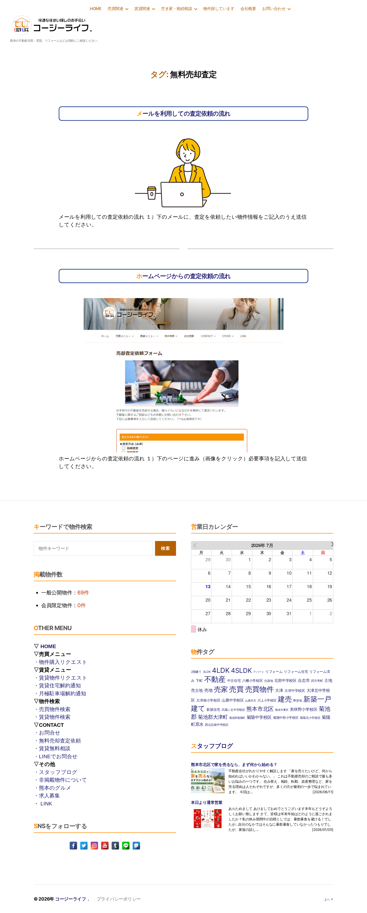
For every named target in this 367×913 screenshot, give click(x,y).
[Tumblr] (115, 846)
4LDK (220, 670)
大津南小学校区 (208, 700)
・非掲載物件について (60, 780)
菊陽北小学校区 (310, 718)
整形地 (297, 700)
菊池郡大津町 (212, 717)
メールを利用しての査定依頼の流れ (183, 113)
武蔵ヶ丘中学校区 (233, 710)
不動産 (215, 679)
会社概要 (248, 8)
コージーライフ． (73, 899)
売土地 (197, 690)
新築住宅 (213, 709)
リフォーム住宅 (296, 671)
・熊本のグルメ (52, 788)
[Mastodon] (136, 846)
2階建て (196, 672)
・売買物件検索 (52, 709)
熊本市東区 (282, 710)
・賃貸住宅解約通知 (57, 685)
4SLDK (241, 670)
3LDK (207, 672)
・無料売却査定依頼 (57, 740)
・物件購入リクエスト (60, 662)
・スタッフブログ (55, 772)
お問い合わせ (273, 8)
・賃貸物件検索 (52, 717)
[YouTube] (105, 846)
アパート (258, 672)
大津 (279, 690)
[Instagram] (94, 846)
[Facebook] (73, 846)
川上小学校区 (266, 700)
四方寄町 (317, 681)
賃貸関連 (142, 8)
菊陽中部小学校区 (286, 718)
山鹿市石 (250, 700)
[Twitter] (84, 846)
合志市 (304, 680)
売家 (221, 689)
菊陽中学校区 (259, 717)
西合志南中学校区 (216, 725)
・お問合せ (47, 732)
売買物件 (259, 689)
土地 (328, 680)
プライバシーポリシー (119, 899)
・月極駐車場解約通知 (60, 693)
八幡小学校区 (252, 680)
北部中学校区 (285, 680)
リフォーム (274, 671)
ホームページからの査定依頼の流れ (183, 276)
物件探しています (218, 8)
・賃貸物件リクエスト (60, 678)
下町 (199, 680)
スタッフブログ (212, 745)
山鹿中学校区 (233, 700)
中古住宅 (234, 680)
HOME (95, 8)
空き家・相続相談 (176, 8)
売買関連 (115, 8)
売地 (208, 690)
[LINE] (126, 846)
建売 (285, 699)
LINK (46, 803)
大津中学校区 (294, 690)
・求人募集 (47, 795)
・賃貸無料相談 (52, 748)
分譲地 (268, 681)
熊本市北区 (260, 709)
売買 (236, 689)
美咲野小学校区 (303, 709)
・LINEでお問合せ (56, 756)
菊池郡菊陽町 (237, 718)
